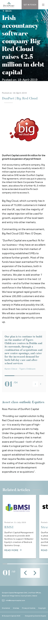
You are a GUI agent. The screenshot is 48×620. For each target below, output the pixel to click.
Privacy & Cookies (28, 608)
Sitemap (16, 608)
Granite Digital (40, 616)
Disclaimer (6, 608)
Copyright (42, 608)
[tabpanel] (19, 526)
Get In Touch (30, 5)
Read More (11, 550)
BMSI (8, 527)
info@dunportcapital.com (15, 600)
